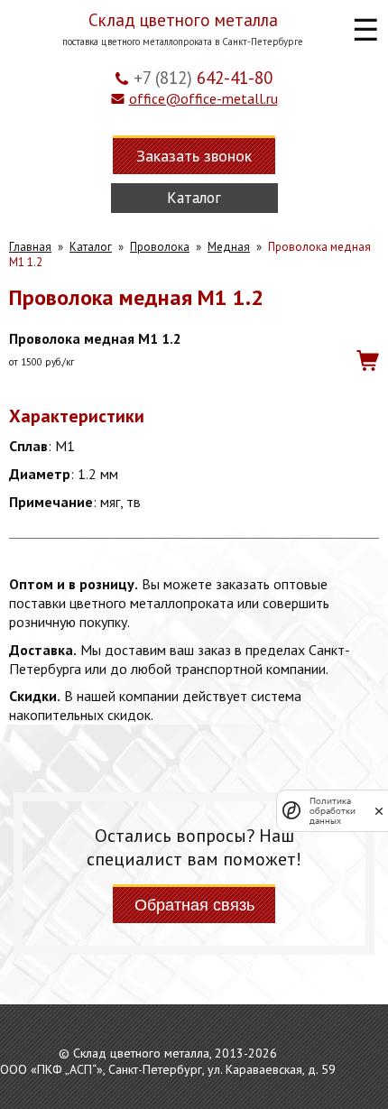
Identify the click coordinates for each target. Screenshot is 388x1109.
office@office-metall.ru (203, 98)
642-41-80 (203, 77)
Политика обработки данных (332, 811)
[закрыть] (379, 811)
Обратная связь (194, 905)
